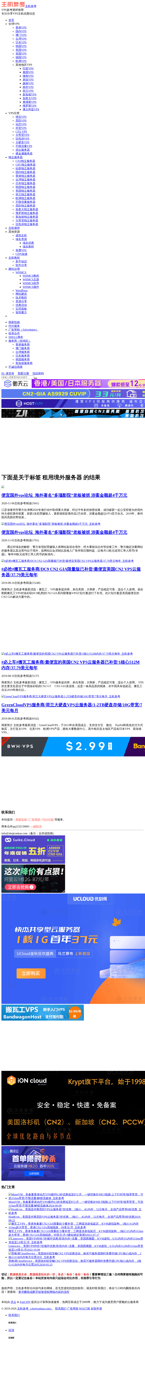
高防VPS (21, 120)
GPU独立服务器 (26, 164)
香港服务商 (23, 344)
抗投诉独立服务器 (27, 224)
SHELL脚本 (15, 337)
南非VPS (28, 87)
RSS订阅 (84, 1308)
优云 (13, 1302)
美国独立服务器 (25, 190)
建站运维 (14, 268)
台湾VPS (21, 38)
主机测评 (14, 227)
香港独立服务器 (25, 175)
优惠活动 (21, 305)
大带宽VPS (22, 134)
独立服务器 (15, 157)
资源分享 (21, 301)
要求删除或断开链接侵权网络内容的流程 (43, 1291)
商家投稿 (14, 322)
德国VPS (21, 57)
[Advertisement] (72, 445)
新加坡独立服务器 (27, 216)
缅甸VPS (28, 75)
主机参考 (30, 6)
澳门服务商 (23, 348)
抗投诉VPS (22, 138)
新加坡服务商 (24, 363)
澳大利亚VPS (31, 109)
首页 (11, 20)
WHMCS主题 (31, 279)
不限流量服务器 (25, 201)
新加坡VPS (29, 94)
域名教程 (28, 246)
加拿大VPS (29, 98)
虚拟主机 (21, 235)
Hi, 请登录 (7, 373)
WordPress (22, 290)
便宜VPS (21, 116)
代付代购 (48, 819)
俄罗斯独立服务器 (27, 213)
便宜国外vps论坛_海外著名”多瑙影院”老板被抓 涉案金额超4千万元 (64, 495)
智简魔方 (21, 312)
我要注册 (23, 373)
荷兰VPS (28, 90)
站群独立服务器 (25, 168)
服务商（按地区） (19, 340)
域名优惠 (28, 242)
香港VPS (21, 27)
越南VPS (28, 83)
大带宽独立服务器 (27, 220)
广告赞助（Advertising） (23, 329)
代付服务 (14, 325)
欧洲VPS (21, 61)
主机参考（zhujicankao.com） (35, 1308)
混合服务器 (23, 149)
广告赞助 (34, 819)
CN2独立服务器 (25, 160)
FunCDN (25, 1302)
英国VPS (21, 53)
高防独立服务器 (25, 205)
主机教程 (14, 257)
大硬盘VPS (22, 142)
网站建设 (21, 293)
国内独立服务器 (25, 172)
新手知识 (21, 261)
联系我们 (60, 1308)
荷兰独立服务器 (25, 194)
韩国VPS (21, 46)
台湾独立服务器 (25, 179)
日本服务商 (23, 355)
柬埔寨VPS (29, 101)
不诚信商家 (15, 366)
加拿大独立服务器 (27, 209)
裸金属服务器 (24, 153)
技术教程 (21, 297)
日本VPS (21, 42)
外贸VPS (21, 128)
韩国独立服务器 (25, 187)
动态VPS (21, 124)
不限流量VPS (24, 146)
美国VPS (21, 49)
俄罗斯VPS (29, 105)
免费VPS (21, 250)
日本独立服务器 (25, 183)
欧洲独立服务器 (25, 198)
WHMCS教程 (31, 275)
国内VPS (21, 31)
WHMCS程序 (31, 283)
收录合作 (14, 333)
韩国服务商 (23, 359)
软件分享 (21, 265)
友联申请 (96, 1308)
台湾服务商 (23, 351)
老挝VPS (28, 79)
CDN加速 (21, 253)
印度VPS (28, 68)
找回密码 (38, 373)
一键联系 (36, 826)
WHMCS (21, 272)
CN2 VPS (21, 131)
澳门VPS (21, 34)
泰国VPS (28, 72)
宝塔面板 (21, 308)
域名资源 (21, 239)
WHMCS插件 (31, 286)
